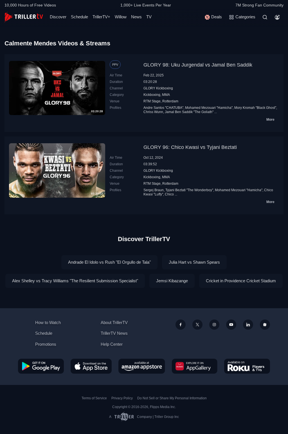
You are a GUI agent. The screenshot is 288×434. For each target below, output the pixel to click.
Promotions (45, 344)
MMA (166, 95)
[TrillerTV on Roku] (247, 366)
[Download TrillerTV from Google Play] (41, 366)
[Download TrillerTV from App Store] (91, 366)
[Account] (277, 17)
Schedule (79, 16)
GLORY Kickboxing (158, 88)
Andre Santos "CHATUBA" (163, 108)
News (136, 16)
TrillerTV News (114, 333)
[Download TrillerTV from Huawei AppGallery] (194, 366)
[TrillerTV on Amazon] (141, 366)
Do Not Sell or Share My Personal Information (172, 398)
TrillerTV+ (101, 16)
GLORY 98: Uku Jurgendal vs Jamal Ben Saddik (197, 65)
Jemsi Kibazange (172, 280)
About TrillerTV (114, 322)
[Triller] (265, 325)
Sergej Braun (153, 190)
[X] (197, 325)
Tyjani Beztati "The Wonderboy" (189, 190)
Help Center (112, 344)
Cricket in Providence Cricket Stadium (241, 280)
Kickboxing (151, 95)
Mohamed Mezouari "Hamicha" (209, 108)
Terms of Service (94, 398)
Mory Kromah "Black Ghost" (255, 108)
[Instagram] (214, 325)
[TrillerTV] (23, 17)
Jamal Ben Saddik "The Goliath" (189, 112)
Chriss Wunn (153, 112)
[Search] (265, 17)
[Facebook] (181, 325)
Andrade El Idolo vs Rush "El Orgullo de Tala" (109, 262)
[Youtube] (231, 325)
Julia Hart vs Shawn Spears (194, 262)
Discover (58, 16)
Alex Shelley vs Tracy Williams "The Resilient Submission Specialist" (75, 280)
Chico (169, 194)
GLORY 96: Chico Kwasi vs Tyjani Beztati (190, 147)
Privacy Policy (122, 398)
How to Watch (48, 322)
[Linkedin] (248, 325)
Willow (121, 16)
